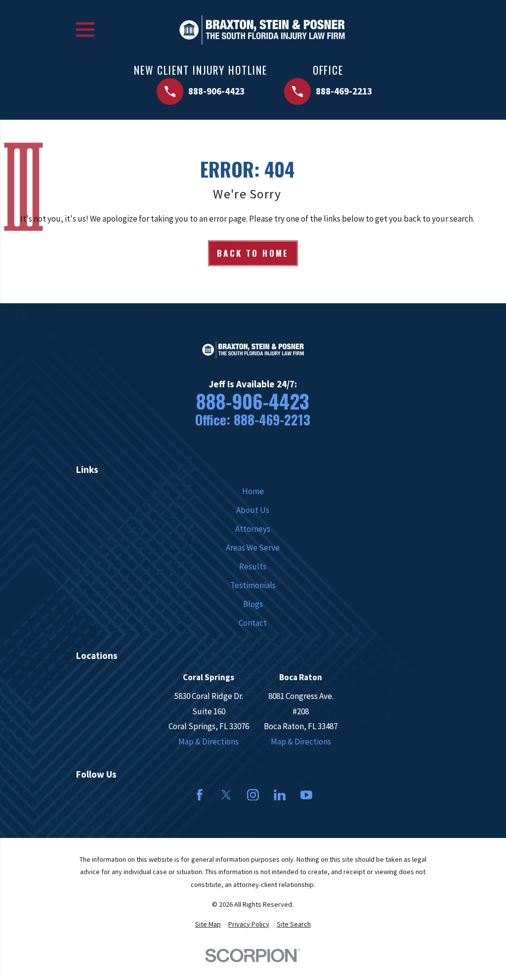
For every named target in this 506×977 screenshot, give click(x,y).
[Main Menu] (85, 29)
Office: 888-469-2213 (252, 419)
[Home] (262, 30)
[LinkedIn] (280, 795)
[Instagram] (253, 795)
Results (252, 566)
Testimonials (253, 585)
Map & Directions (208, 741)
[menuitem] (208, 924)
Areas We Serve (253, 547)
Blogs (253, 604)
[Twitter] (226, 795)
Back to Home (253, 253)
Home (253, 491)
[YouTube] (306, 795)
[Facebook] (200, 795)
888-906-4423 (252, 401)
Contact (253, 622)
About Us (252, 510)
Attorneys (252, 528)
